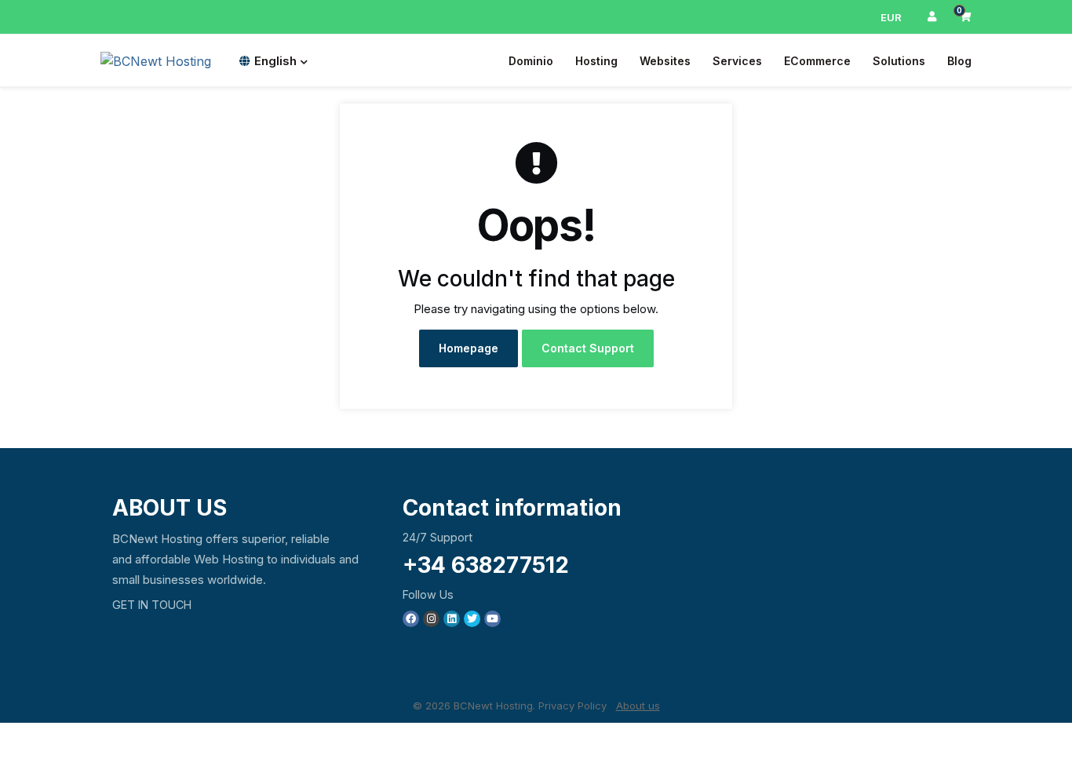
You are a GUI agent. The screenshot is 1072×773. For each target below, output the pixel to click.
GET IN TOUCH (151, 604)
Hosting (596, 60)
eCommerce (817, 60)
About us (638, 705)
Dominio (531, 60)
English (275, 60)
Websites (665, 60)
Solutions (899, 60)
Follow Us (428, 594)
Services (737, 60)
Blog (959, 60)
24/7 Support (437, 537)
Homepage (468, 348)
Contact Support (587, 348)
